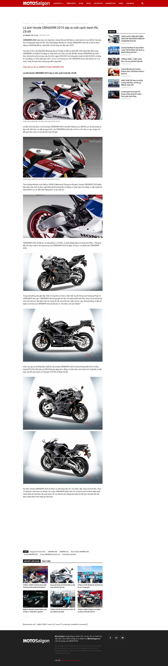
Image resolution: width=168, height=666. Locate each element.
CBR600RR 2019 (52, 551)
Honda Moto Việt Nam (69, 554)
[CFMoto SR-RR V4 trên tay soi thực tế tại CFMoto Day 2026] (62, 599)
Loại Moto (57, 3)
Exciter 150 (98, 3)
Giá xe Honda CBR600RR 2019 (80, 551)
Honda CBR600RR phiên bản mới (50, 554)
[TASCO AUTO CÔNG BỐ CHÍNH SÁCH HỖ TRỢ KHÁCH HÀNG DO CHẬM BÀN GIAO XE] (113, 39)
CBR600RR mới (64, 551)
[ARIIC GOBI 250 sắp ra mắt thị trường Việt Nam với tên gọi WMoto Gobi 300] (113, 83)
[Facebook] (110, 638)
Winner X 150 (110, 3)
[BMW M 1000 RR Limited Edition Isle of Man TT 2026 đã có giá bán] (35, 599)
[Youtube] (122, 638)
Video (121, 3)
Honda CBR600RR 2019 (31, 554)
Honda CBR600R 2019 (55, 67)
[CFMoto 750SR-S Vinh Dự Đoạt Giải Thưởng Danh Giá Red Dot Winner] (35, 574)
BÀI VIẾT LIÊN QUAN (31, 561)
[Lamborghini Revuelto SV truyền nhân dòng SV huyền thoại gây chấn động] (113, 95)
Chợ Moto (130, 3)
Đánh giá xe (71, 3)
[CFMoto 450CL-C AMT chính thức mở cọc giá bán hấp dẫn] (113, 62)
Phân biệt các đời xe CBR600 (34, 67)
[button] (142, 3)
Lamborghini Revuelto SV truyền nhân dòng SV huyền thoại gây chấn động (131, 94)
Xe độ (81, 3)
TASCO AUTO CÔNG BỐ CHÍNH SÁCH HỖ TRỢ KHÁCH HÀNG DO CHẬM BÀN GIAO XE (133, 38)
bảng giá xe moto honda (37, 551)
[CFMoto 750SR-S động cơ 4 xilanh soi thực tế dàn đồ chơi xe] (90, 599)
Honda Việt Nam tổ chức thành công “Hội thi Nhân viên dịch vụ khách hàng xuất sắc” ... (132, 50)
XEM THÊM (46, 561)
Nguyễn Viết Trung (31, 35)
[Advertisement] (84, 15)
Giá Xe (88, 3)
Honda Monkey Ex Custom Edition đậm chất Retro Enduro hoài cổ (132, 71)
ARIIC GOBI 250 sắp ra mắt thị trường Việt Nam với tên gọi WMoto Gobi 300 (132, 82)
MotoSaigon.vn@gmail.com (71, 660)
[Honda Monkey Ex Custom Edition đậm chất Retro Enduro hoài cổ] (113, 72)
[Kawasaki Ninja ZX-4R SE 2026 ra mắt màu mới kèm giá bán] (62, 574)
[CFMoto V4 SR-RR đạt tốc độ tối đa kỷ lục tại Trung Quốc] (90, 574)
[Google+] (116, 638)
